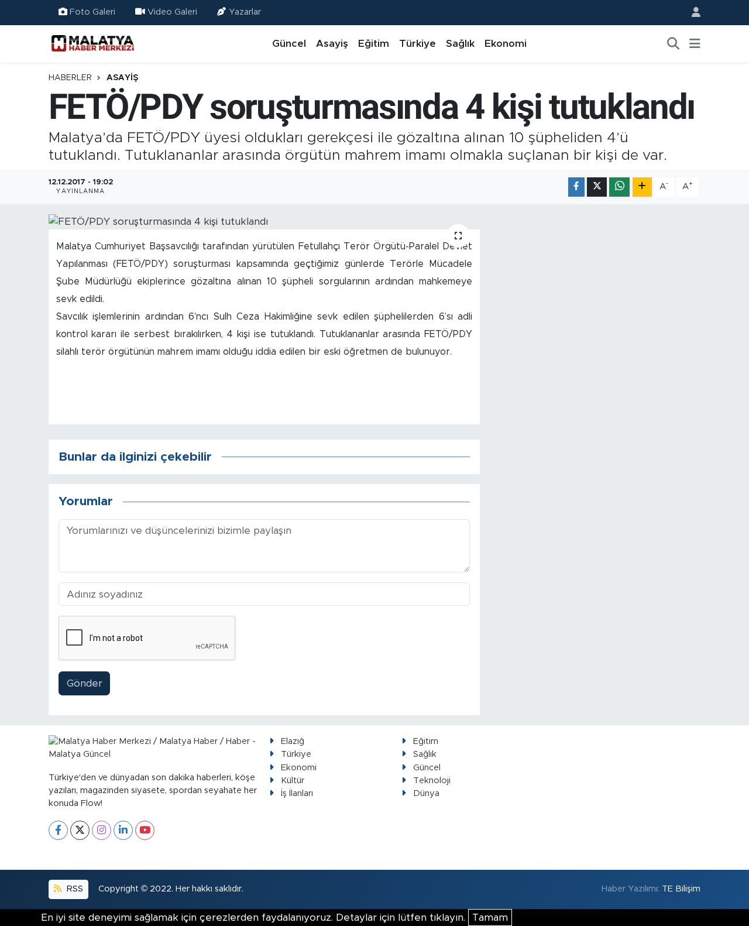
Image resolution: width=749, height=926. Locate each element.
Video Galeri (172, 12)
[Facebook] (58, 830)
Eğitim (373, 44)
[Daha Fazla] (642, 187)
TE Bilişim (681, 888)
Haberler (70, 78)
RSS (73, 888)
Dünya (426, 793)
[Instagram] (101, 830)
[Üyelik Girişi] (691, 12)
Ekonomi (506, 44)
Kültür (292, 780)
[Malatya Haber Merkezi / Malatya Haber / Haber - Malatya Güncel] (92, 43)
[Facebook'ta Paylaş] (576, 187)
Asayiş (332, 44)
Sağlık (460, 44)
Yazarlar (245, 12)
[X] (80, 830)
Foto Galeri (92, 12)
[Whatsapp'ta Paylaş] (619, 187)
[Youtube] (144, 830)
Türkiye (417, 44)
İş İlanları (297, 793)
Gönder (84, 683)
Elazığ (292, 741)
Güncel (289, 44)
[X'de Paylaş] (597, 187)
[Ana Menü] (694, 44)
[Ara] (673, 44)
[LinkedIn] (123, 830)
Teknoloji (432, 780)
